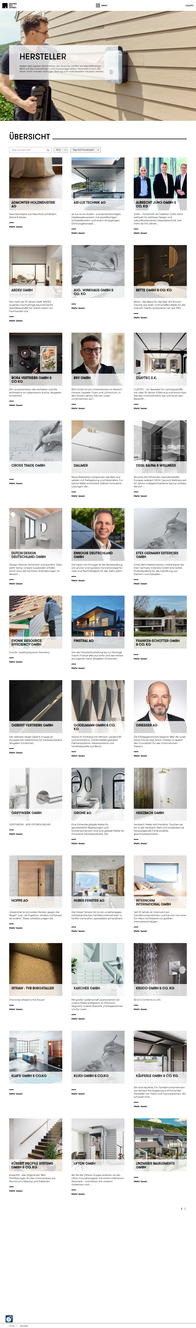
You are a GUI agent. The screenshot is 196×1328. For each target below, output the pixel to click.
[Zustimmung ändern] (9, 1318)
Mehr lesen (16, 226)
